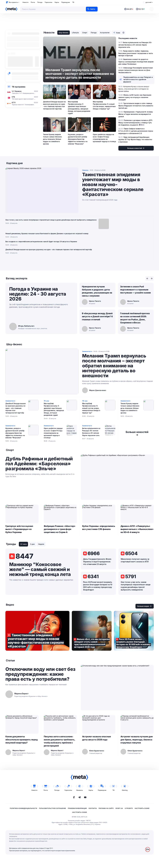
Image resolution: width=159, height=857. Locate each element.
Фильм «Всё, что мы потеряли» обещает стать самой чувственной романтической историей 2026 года (92, 631)
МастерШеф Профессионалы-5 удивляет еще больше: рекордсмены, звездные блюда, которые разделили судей (79, 107)
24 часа (23, 544)
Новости (25, 2)
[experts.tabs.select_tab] (147, 278)
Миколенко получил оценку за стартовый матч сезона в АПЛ (135, 560)
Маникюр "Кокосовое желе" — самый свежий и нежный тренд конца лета (40, 569)
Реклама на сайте (106, 808)
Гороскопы (48, 2)
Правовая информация (77, 808)
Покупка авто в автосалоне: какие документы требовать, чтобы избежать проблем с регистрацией (59, 741)
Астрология (104, 33)
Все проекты (13, 2)
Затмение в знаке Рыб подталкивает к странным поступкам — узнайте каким (135, 289)
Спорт (84, 33)
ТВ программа (18, 87)
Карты (57, 2)
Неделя (41, 544)
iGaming (124, 790)
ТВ (73, 2)
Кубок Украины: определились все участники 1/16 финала (98, 527)
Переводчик (65, 2)
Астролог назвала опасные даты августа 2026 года (96, 738)
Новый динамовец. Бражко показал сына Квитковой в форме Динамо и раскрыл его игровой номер (47, 233)
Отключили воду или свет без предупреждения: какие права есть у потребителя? (40, 674)
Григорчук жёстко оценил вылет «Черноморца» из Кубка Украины (19, 529)
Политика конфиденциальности (23, 808)
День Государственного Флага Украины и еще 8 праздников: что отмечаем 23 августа (97, 561)
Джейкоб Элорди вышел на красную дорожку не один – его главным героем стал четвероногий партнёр (54, 105)
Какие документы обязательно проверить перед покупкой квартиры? (21, 739)
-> (137, 433)
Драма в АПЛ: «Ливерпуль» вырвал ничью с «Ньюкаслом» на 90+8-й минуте (137, 529)
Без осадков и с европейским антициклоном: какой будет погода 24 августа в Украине (41, 241)
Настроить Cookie (142, 808)
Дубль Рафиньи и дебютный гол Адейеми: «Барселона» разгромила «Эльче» (39, 463)
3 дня (32, 544)
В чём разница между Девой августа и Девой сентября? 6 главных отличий (97, 316)
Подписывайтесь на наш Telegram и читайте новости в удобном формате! (138, 79)
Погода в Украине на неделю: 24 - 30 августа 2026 (37, 294)
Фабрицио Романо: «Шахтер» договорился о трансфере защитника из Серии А (59, 529)
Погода (39, 2)
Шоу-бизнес (63, 33)
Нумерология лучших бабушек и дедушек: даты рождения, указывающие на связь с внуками (97, 291)
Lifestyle (75, 33)
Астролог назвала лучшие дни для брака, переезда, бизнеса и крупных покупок (137, 739)
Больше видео (143, 606)
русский (148, 2)
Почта (33, 2)
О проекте (129, 808)
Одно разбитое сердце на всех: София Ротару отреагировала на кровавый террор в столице (104, 137)
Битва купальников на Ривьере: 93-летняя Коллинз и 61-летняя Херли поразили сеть (91, 431)
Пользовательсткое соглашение (52, 808)
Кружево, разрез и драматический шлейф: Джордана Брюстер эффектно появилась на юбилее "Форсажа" (77, 139)
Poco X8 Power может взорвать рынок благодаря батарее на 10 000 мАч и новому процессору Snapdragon (97, 586)
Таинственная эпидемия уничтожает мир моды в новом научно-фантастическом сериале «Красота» (112, 184)
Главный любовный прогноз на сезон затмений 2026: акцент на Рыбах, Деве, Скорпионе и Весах (135, 318)
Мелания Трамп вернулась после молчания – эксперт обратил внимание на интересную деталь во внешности (114, 365)
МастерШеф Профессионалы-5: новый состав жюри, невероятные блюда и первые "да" (104, 105)
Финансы (79, 790)
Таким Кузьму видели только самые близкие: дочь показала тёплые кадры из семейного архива (52, 139)
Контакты (93, 808)
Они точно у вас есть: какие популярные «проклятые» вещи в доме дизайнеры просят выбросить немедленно (51, 220)
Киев (118, 33)
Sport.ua (119, 808)
